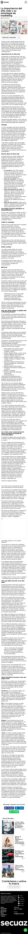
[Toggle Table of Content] (18, 37)
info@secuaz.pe (19, 913)
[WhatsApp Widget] (25, 930)
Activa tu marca (6, 893)
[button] (25, 2)
